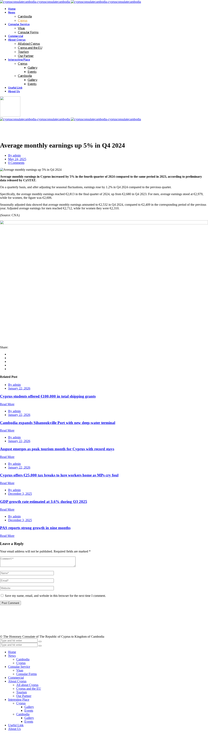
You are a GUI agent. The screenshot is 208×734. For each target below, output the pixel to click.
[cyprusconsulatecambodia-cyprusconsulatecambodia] (70, 1)
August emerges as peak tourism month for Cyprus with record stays (57, 449)
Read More (7, 404)
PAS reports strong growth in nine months (35, 528)
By (14, 155)
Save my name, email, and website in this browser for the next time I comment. (55, 595)
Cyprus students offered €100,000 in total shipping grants (48, 396)
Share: (4, 347)
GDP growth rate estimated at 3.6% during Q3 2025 (43, 501)
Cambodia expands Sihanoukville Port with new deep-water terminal (57, 423)
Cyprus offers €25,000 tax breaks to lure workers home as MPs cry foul (59, 475)
